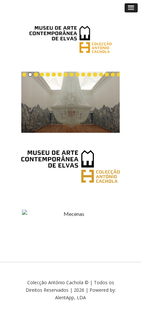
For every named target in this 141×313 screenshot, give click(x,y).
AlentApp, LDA (70, 297)
